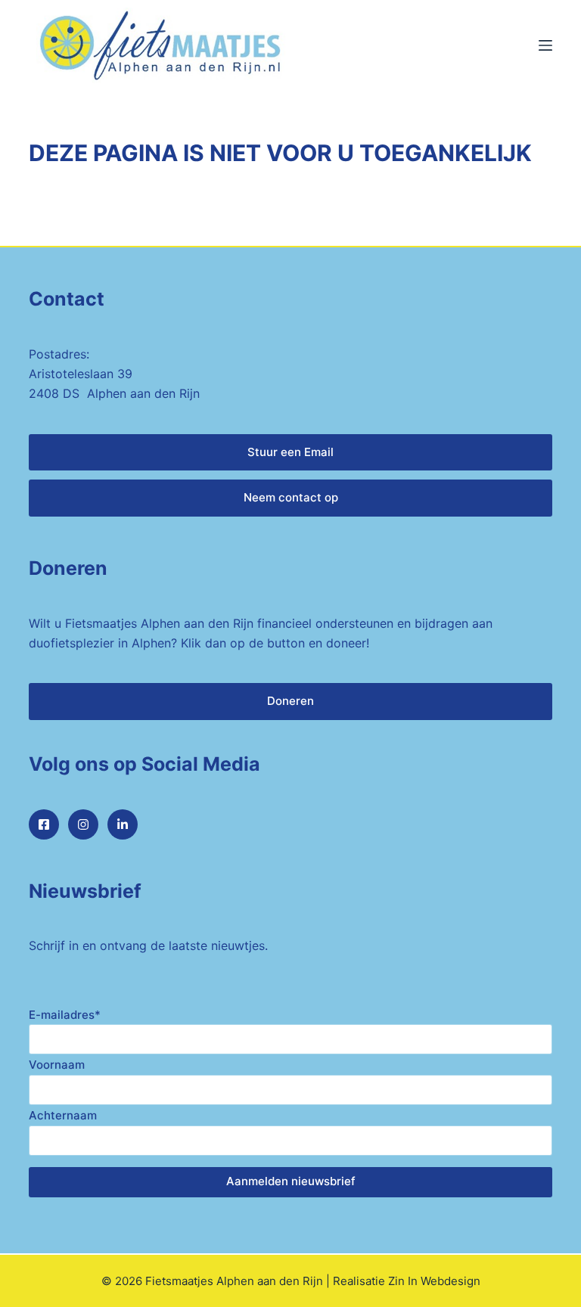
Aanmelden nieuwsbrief (291, 1181)
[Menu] (545, 45)
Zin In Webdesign (434, 1281)
